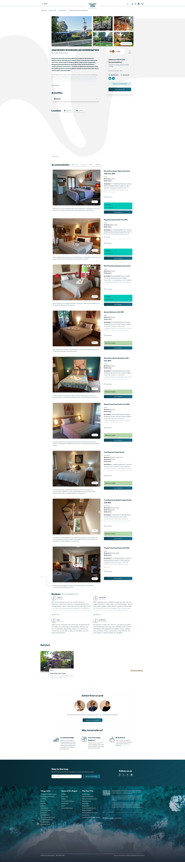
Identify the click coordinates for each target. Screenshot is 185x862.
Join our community (91, 776)
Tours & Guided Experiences (47, 796)
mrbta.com (139, 807)
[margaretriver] (138, 3)
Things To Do (45, 791)
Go (108, 4)
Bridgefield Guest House (58, 673)
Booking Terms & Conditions (138, 855)
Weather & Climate (86, 810)
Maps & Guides (85, 805)
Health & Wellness (44, 815)
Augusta (63, 805)
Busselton (63, 794)
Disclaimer (128, 855)
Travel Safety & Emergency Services (91, 817)
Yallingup (63, 798)
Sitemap (116, 855)
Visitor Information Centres (89, 808)
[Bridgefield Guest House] (92, 662)
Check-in (76, 164)
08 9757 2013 (114, 75)
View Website (118, 212)
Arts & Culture (43, 812)
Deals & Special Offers (87, 796)
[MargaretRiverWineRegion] (135, 3)
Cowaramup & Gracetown (67, 801)
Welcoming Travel (86, 801)
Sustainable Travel (45, 824)
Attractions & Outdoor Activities (48, 794)
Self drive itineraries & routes (47, 817)
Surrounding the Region (67, 808)
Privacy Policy (122, 855)
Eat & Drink (43, 798)
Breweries (43, 803)
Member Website (109, 818)
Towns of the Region (69, 791)
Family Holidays (44, 808)
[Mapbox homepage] (55, 156)
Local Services (85, 815)
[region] (92, 136)
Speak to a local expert (120, 84)
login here (118, 818)
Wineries (42, 801)
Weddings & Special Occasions (89, 812)
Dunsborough (64, 796)
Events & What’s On (45, 810)
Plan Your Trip (87, 791)
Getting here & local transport (89, 798)
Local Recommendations (46, 819)
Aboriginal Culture (44, 821)
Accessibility (85, 803)
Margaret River (65, 803)
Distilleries (43, 805)
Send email (126, 75)
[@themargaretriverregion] (132, 4)
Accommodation (86, 794)
